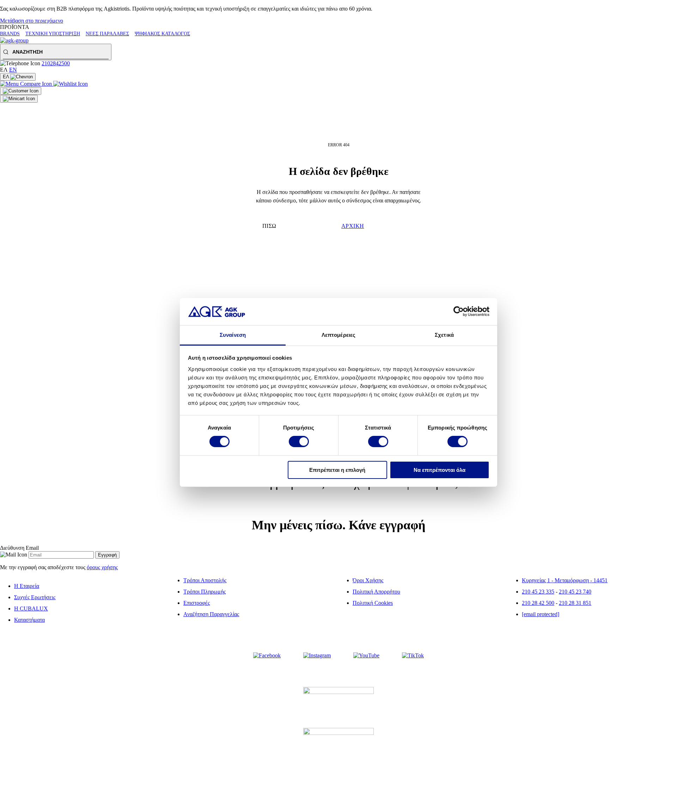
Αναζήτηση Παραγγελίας (211, 614)
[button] (56, 52)
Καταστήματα (29, 620)
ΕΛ (6, 76)
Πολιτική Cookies (373, 603)
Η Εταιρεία (26, 586)
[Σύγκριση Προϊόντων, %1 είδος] (26, 84)
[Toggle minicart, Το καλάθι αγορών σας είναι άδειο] (19, 99)
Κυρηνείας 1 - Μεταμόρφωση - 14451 (565, 580)
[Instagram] (317, 655)
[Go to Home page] (14, 40)
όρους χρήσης (102, 567)
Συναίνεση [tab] (233, 335)
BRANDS (10, 33)
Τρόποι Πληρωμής (204, 592)
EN (13, 70)
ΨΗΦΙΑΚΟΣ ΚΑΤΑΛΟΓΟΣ (162, 33)
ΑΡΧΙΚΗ (352, 226)
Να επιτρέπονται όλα (439, 470)
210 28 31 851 (575, 603)
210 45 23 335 (538, 592)
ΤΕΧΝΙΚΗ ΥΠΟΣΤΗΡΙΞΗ (52, 33)
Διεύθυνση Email (19, 548)
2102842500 (56, 63)
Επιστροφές (196, 603)
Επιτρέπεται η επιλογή (337, 470)
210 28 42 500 (538, 603)
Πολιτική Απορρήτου (376, 592)
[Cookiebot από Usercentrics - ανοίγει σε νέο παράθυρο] (458, 311)
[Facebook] (267, 655)
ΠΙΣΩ (269, 226)
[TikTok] (413, 655)
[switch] (299, 441)
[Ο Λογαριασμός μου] (20, 91)
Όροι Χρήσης (368, 580)
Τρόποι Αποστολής (204, 580)
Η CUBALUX (31, 608)
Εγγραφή (107, 555)
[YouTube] (366, 655)
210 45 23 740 (575, 592)
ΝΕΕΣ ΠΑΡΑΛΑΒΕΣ (107, 33)
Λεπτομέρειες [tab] (338, 335)
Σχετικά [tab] (444, 335)
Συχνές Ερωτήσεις (34, 597)
